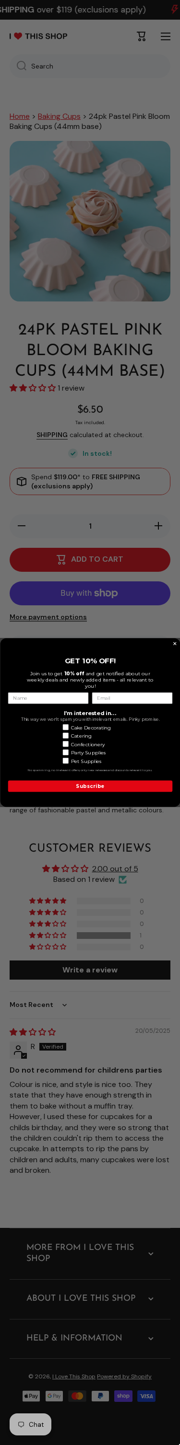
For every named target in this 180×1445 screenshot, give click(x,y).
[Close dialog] (175, 643)
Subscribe (90, 786)
